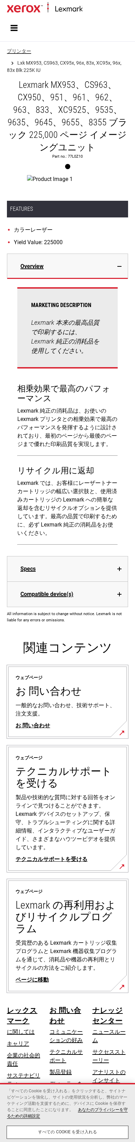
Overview (32, 266)
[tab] (67, 266)
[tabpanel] (67, 417)
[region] (67, 1112)
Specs (28, 568)
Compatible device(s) (46, 594)
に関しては (21, 1031)
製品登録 (61, 1072)
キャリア (18, 1043)
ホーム (89, 9)
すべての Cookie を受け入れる (67, 1131)
